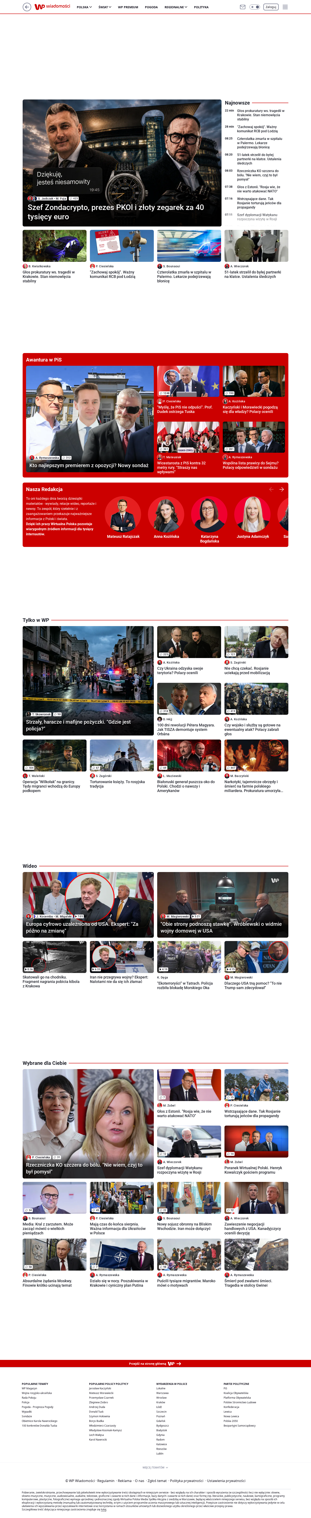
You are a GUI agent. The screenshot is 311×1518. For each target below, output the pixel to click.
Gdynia (160, 1435)
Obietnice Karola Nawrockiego (39, 1421)
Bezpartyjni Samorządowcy (240, 1425)
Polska (82, 7)
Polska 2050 (231, 1421)
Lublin (159, 1453)
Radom (160, 1439)
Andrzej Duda (97, 1407)
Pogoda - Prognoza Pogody (37, 1407)
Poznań (160, 1416)
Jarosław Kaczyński (100, 1388)
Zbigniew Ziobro (98, 1402)
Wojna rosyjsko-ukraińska (37, 1393)
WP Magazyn (29, 1388)
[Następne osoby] (281, 489)
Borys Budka (96, 1421)
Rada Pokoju (29, 1397)
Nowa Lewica (231, 1416)
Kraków (160, 1402)
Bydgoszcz (162, 1425)
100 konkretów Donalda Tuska (39, 1425)
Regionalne (174, 7)
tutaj (103, 1509)
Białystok (161, 1430)
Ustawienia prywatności (225, 1480)
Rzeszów (161, 1449)
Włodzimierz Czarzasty (102, 1425)
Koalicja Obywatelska (236, 1393)
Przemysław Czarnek (101, 1397)
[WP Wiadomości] (55, 7)
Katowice (161, 1444)
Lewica (228, 1411)
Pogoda (151, 7)
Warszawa (162, 1393)
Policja (25, 1402)
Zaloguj (271, 7)
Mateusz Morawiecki (101, 1393)
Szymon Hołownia (99, 1416)
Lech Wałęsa (96, 1435)
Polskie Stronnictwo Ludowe (240, 1402)
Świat (103, 7)
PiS (225, 1388)
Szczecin (161, 1411)
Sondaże (27, 1416)
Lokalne (160, 1388)
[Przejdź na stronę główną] (27, 10)
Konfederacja (231, 1407)
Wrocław (161, 1397)
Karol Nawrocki (98, 1439)
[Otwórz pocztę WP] (242, 7)
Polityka (201, 7)
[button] (254, 7)
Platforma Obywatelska (237, 1397)
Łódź (159, 1407)
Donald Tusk (96, 1411)
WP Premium (128, 7)
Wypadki (27, 1411)
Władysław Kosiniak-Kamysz (105, 1430)
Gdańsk (160, 1421)
